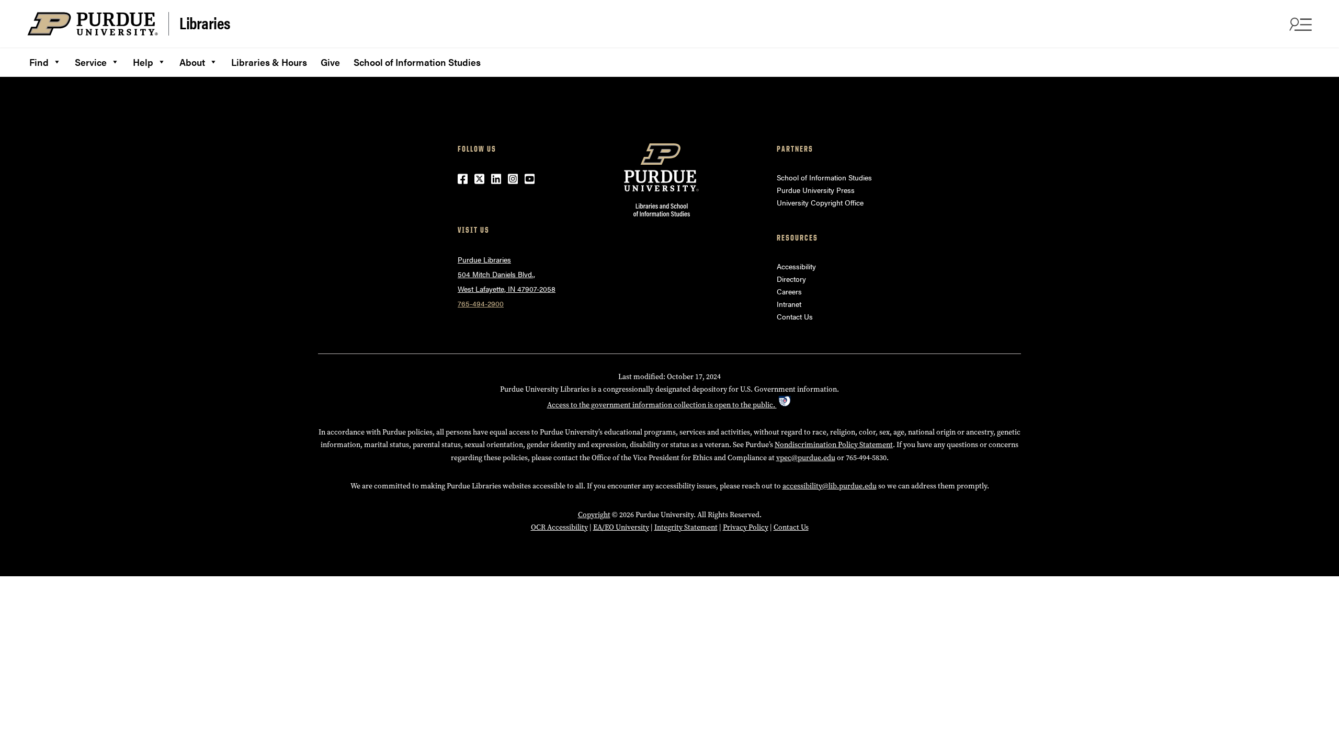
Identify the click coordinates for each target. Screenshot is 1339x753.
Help (143, 62)
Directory (791, 278)
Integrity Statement (686, 527)
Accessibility (796, 266)
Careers (789, 291)
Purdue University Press (816, 190)
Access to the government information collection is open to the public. (662, 405)
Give (330, 62)
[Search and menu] (1299, 24)
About (192, 62)
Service (91, 62)
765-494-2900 (481, 303)
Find (39, 62)
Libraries (205, 23)
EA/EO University (621, 527)
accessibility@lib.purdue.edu (829, 486)
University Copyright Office (820, 202)
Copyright (594, 515)
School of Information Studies (417, 62)
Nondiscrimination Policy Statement (834, 445)
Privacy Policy (745, 527)
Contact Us (795, 316)
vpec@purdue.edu (805, 458)
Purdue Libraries (484, 259)
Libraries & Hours (269, 62)
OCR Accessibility (559, 527)
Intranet (789, 304)
